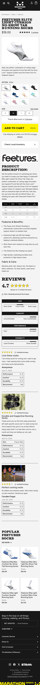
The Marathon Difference (11, 652)
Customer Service (8, 636)
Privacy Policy (14, 670)
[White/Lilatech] (6, 102)
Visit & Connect (7, 647)
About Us (5, 642)
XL (29, 113)
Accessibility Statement (21, 672)
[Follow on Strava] (26, 665)
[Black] (15, 87)
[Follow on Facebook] (14, 664)
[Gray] (34, 87)
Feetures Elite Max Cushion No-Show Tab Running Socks (10, 564)
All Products (5, 14)
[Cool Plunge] (34, 95)
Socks (13, 14)
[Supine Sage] (24, 102)
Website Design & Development (17, 676)
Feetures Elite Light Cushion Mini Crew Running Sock (29, 595)
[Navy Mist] (15, 95)
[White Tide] (24, 87)
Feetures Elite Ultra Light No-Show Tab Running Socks (29, 564)
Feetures (20, 14)
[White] (6, 87)
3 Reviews (28, 119)
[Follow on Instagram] (10, 664)
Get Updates (9, 623)
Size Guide (34, 109)
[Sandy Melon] (24, 95)
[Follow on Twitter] (19, 664)
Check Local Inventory (14, 144)
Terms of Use (26, 670)
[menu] (6, 3)
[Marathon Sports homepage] (20, 5)
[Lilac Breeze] (6, 95)
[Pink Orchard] (15, 102)
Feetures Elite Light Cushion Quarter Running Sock (10, 595)
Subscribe (6, 629)
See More (6, 542)
